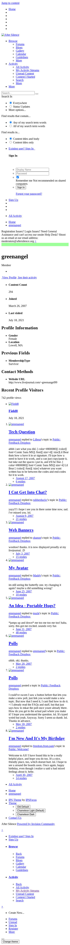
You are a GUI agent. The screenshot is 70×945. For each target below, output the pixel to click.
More (19, 60)
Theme (13, 803)
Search (20, 80)
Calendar (21, 54)
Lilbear (37, 439)
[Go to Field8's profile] (14, 403)
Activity (13, 63)
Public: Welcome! (19, 749)
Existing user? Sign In (22, 148)
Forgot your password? (29, 193)
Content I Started (25, 76)
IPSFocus (31, 799)
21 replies (21, 519)
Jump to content (10, 3)
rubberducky (40, 499)
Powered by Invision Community (36, 823)
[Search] (36, 93)
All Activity (22, 67)
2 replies (20, 667)
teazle (36, 613)
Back (19, 853)
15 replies (21, 556)
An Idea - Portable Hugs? (32, 605)
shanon (37, 537)
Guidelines (22, 57)
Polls (13, 643)
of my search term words (29, 122)
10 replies (21, 594)
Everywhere (20, 103)
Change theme (10, 941)
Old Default (23, 806)
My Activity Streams (27, 70)
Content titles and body (26, 138)
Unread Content (25, 73)
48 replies (21, 632)
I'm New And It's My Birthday (37, 738)
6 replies (20, 481)
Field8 (13, 411)
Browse (13, 40)
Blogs (19, 47)
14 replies (21, 778)
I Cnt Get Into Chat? (28, 492)
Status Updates (21, 106)
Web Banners (21, 530)
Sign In (21, 187)
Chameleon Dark (25, 814)
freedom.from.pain (43, 746)
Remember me (24, 180)
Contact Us (15, 817)
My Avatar (18, 567)
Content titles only (23, 142)
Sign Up (13, 199)
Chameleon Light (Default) (30, 810)
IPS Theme (15, 799)
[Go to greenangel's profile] (16, 424)
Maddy (37, 575)
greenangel (15, 439)
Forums (20, 44)
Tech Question (22, 431)
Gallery (20, 50)
